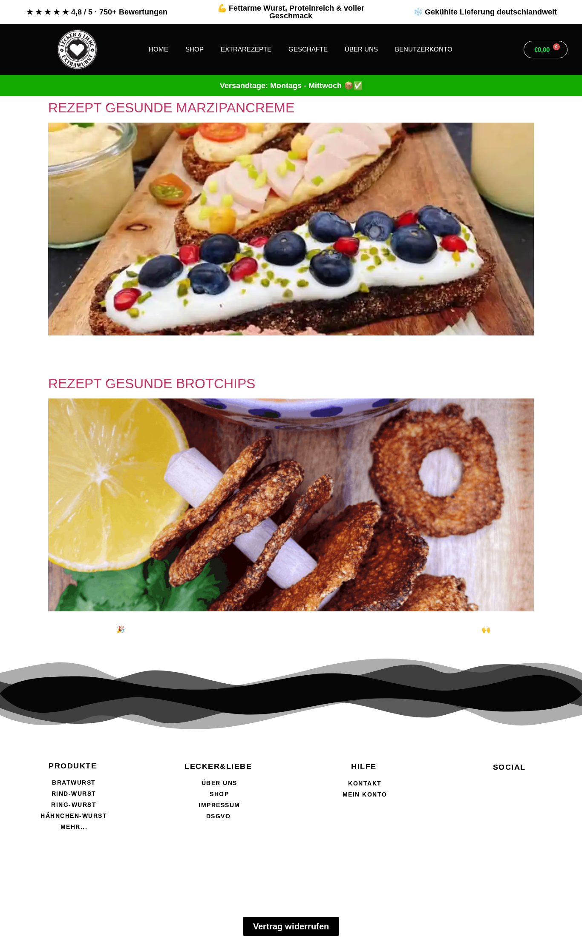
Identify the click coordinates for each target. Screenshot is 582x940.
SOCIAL (509, 767)
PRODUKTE (73, 766)
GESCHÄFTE (308, 49)
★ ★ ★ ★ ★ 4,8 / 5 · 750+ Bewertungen (96, 12)
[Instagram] (509, 809)
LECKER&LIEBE (218, 766)
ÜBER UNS (361, 49)
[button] (502, 49)
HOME (158, 49)
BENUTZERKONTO (423, 49)
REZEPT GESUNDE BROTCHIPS (151, 383)
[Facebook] (461, 809)
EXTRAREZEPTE (246, 49)
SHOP (194, 49)
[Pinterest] (557, 809)
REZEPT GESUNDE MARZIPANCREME (171, 107)
